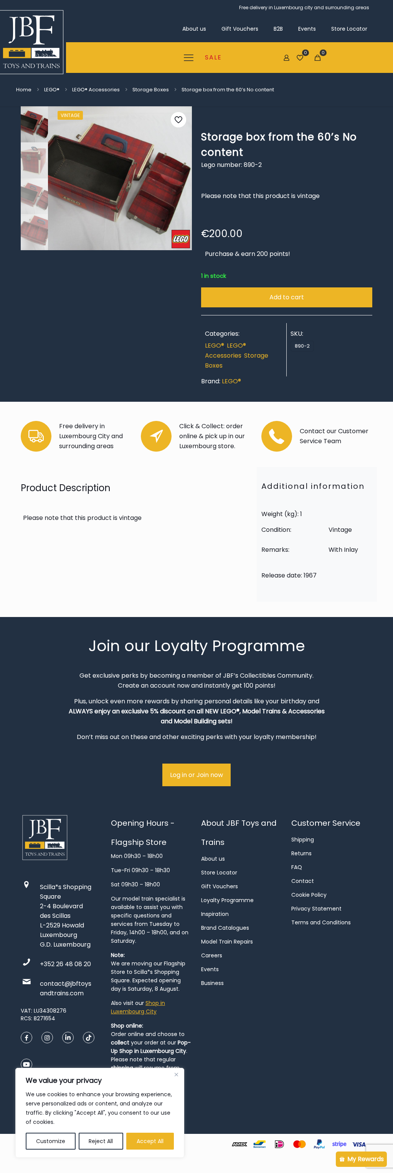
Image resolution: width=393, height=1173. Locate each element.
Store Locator (219, 872)
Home (23, 89)
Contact (302, 881)
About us (213, 859)
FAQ (296, 867)
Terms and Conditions (321, 922)
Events (210, 969)
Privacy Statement (316, 908)
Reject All (101, 1141)
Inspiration (215, 914)
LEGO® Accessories (96, 89)
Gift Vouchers (219, 886)
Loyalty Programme (227, 900)
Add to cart (286, 297)
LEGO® (51, 89)
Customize (50, 1141)
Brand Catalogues (225, 928)
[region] (99, 1113)
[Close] (176, 1074)
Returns (301, 853)
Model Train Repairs (227, 941)
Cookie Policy (309, 895)
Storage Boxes (150, 89)
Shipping (302, 839)
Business (212, 983)
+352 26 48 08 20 (65, 964)
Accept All (150, 1141)
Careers (211, 955)
